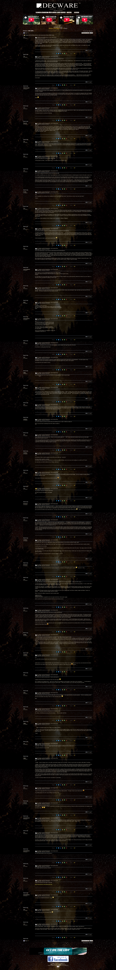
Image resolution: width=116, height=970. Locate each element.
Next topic (90, 942)
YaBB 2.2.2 (62, 963)
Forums (25, 30)
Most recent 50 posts (58, 27)
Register (65, 28)
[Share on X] (56, 53)
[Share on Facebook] (58, 53)
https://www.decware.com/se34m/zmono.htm (43, 884)
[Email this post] (62, 53)
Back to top (25, 54)
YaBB (51, 964)
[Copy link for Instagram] (66, 53)
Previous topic (85, 942)
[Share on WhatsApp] (64, 53)
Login (61, 28)
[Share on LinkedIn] (60, 53)
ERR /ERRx (31, 30)
